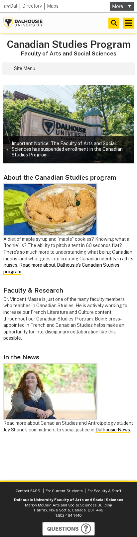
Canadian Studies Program (69, 44)
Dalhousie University (23, 23)
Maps (53, 6)
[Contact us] (68, 529)
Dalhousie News (112, 429)
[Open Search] (113, 23)
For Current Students (64, 491)
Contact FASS (28, 491)
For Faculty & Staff (104, 491)
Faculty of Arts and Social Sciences (68, 53)
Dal (10, 6)
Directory (32, 6)
